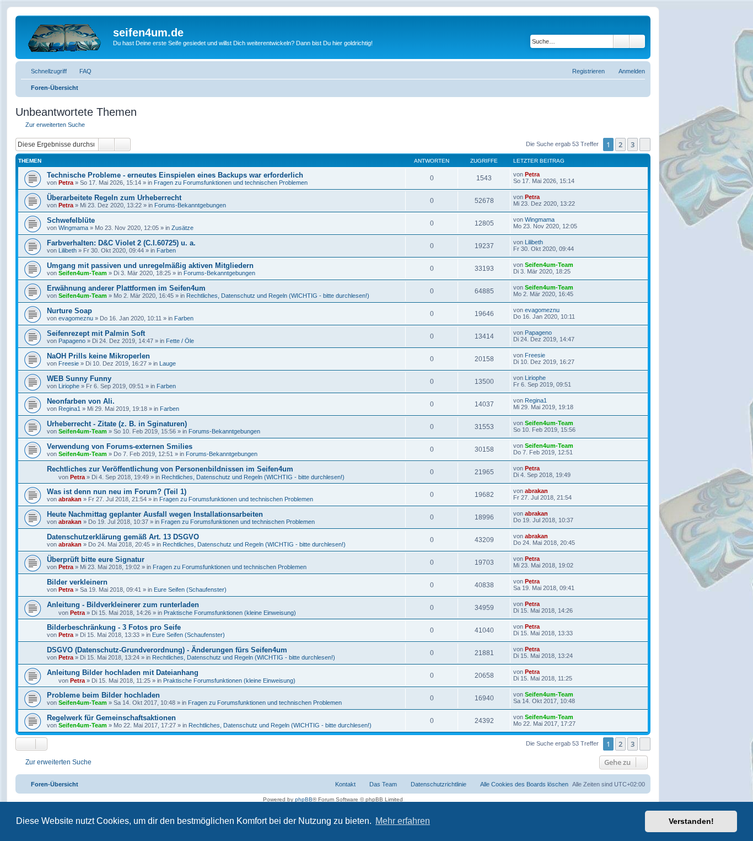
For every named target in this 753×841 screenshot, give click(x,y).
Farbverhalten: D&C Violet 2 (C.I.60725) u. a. (121, 243)
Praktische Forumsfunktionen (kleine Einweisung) (230, 612)
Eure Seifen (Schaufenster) (190, 589)
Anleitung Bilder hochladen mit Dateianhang (122, 672)
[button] (644, 144)
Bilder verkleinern (77, 582)
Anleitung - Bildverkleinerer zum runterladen (123, 605)
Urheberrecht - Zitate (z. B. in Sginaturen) (117, 424)
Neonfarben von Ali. (81, 401)
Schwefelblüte (71, 220)
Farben (166, 250)
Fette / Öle (180, 341)
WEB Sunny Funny (79, 378)
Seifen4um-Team (82, 273)
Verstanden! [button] (691, 821)
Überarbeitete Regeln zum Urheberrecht (114, 198)
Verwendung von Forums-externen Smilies (119, 446)
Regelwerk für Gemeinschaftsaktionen (111, 718)
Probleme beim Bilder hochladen (103, 695)
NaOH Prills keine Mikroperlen (98, 356)
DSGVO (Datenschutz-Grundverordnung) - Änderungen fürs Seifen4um (167, 650)
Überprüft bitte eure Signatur (95, 559)
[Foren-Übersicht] (65, 35)
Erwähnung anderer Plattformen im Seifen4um (126, 288)
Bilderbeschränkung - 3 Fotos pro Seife (114, 627)
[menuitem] (80, 71)
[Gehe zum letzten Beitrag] (544, 174)
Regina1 (69, 408)
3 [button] (632, 144)
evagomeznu (75, 318)
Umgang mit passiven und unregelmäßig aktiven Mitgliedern (150, 265)
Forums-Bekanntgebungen (190, 205)
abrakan (70, 499)
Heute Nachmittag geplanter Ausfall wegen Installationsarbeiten (155, 514)
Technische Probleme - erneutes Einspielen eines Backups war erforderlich (175, 175)
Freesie (68, 363)
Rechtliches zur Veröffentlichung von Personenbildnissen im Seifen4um (170, 469)
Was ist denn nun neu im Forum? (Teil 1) (116, 492)
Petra (65, 182)
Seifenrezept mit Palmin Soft (96, 333)
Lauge (167, 363)
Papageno (71, 341)
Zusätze (182, 227)
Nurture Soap (69, 311)
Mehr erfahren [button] (402, 821)
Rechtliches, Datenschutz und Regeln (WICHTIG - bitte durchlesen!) (277, 295)
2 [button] (620, 144)
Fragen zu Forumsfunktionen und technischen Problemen (231, 182)
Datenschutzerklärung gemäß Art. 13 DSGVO (123, 537)
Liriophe (68, 386)
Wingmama (73, 227)
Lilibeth (67, 250)
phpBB (304, 799)
